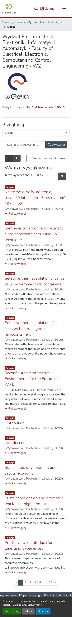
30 (50, 582)
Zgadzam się (12, 611)
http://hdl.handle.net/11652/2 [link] (46, 107)
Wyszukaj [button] (58, 145)
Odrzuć (28, 611)
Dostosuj (43, 611)
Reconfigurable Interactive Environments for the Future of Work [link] (31, 378)
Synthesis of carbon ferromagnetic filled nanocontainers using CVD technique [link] (34, 234)
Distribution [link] (15, 423)
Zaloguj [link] (50, 9)
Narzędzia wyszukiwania (48, 158)
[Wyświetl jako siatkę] (16, 158)
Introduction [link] (15, 442)
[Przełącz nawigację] (64, 8)
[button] (9, 9)
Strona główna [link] (12, 22)
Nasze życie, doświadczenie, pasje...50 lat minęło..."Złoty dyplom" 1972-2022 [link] (35, 197)
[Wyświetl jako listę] (9, 158)
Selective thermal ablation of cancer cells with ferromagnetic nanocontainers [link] (35, 328)
